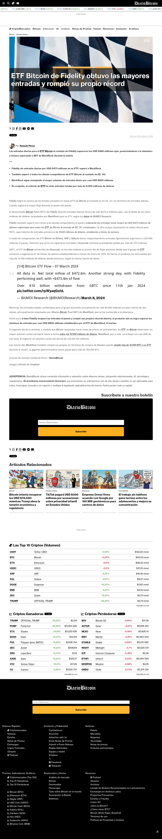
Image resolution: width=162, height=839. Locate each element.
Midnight (100, 647)
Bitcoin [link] (49, 151)
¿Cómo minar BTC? (100, 809)
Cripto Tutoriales (16, 748)
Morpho (100, 664)
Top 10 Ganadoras (18, 780)
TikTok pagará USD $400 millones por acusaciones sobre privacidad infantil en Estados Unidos (62, 499)
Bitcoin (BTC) (16, 791)
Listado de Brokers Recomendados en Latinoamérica (117, 788)
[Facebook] (17, 128)
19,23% (66, 9)
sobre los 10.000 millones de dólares (78, 334)
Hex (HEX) (15, 816)
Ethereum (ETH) (18, 795)
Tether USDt (40, 551)
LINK (77, 9)
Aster (98, 626)
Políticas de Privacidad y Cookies (107, 820)
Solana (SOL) (16, 809)
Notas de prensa (98, 744)
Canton (24, 669)
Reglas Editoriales (58, 748)
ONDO (85, 669)
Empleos (53, 755)
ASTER (85, 626)
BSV (84, 620)
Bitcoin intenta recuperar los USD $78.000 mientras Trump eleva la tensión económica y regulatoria (25, 501)
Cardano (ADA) (17, 813)
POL (12, 642)
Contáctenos (55, 730)
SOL (12, 579)
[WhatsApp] (14, 128)
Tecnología (95, 740)
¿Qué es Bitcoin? (99, 805)
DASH (13, 636)
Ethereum (48, 28)
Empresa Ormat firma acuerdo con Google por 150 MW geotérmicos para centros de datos (99, 499)
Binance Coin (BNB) (19, 823)
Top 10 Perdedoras (19, 784)
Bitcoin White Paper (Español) (105, 812)
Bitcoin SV (101, 620)
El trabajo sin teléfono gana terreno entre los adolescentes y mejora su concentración (135, 499)
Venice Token (27, 664)
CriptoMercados (20, 28)
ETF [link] (42, 151)
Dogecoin (39, 584)
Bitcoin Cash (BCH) (19, 806)
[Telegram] (29, 128)
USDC (13, 568)
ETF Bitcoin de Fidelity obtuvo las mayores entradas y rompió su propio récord (80, 79)
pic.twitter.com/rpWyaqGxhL (40, 291)
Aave (23, 658)
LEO (98, 9)
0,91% (108, 9)
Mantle (99, 636)
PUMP (13, 626)
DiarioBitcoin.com (143, 606)
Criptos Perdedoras (100, 614)
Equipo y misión (57, 751)
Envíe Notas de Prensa (60, 740)
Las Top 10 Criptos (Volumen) (36, 545)
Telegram (56, 765)
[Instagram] (21, 128)
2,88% (155, 9)
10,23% (43, 9)
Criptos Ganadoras (28, 614)
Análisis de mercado (59, 777)
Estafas (11, 737)
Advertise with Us (58, 737)
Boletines (54, 798)
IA (57, 28)
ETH (12, 562)
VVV (12, 664)
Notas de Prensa (81, 28)
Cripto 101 (95, 802)
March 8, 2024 (93, 298)
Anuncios (53, 733)
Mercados (95, 733)
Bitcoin (37, 28)
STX (12, 631)
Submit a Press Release (61, 744)
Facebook (56, 762)
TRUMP (14, 600)
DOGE (28, 9)
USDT (13, 551)
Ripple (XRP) (16, 799)
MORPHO (87, 664)
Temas (97, 28)
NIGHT (85, 647)
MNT (84, 636)
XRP (12, 573)
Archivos (134, 28)
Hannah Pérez (27, 145)
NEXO (85, 631)
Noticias (11, 733)
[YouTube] (25, 128)
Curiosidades (123, 491)
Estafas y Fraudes (99, 798)
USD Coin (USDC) (18, 802)
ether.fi (99, 658)
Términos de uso (98, 816)
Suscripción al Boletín (60, 795)
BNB (12, 590)
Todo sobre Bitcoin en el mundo (65, 791)
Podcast (13, 755)
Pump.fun (26, 626)
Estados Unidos (22, 34)
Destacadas (55, 784)
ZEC (54, 9)
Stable (99, 642)
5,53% (132, 9)
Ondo (98, 669)
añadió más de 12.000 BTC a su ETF (132, 345)
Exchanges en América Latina (105, 791)
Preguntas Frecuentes (101, 795)
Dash (23, 636)
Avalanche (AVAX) (18, 820)
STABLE (86, 642)
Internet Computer (105, 653)
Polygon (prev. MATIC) (32, 642)
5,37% (17, 9)
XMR (142, 9)
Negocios (95, 737)
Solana (37, 579)
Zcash (37, 595)
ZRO (12, 653)
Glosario (11, 751)
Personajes (54, 788)
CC (11, 669)
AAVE (13, 658)
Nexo (98, 631)
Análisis (65, 28)
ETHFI (85, 658)
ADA (118, 9)
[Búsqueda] (9, 3)
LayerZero (26, 653)
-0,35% (87, 9)
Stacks (24, 631)
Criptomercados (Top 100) (23, 777)
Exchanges (13, 744)
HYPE (5, 9)
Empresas (86, 491)
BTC (12, 557)
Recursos (108, 28)
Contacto (121, 28)
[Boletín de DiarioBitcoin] (33, 128)
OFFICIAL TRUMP (43, 600)
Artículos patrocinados (101, 748)
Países (93, 730)
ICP (84, 653)
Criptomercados (17, 730)
